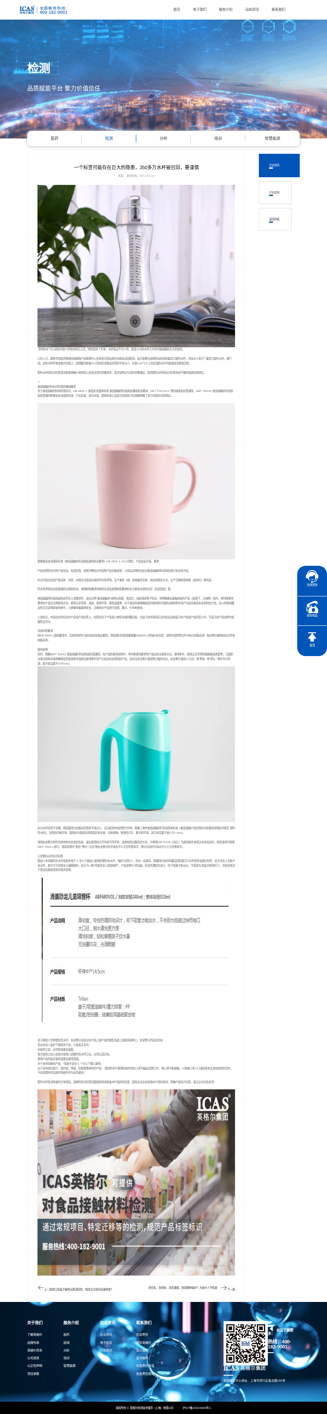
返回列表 (274, 219)
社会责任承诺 (145, 1366)
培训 (218, 138)
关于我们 (200, 10)
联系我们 (278, 10)
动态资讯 (252, 10)
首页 (176, 10)
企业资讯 (274, 165)
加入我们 (142, 1350)
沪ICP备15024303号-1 (197, 1407)
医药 (54, 138)
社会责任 (142, 1334)
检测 (109, 138)
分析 (163, 138)
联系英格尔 (143, 1343)
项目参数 (33, 1374)
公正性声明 (34, 1366)
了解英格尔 (34, 1334)
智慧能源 (272, 138)
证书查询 (142, 1358)
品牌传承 (33, 1343)
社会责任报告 (145, 1374)
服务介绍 (225, 10)
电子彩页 (106, 1343)
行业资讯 (274, 192)
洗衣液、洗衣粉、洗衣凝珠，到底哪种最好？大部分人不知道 (182, 1287)
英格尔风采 (34, 1350)
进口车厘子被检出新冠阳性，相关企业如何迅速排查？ (82, 1289)
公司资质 (33, 1358)
